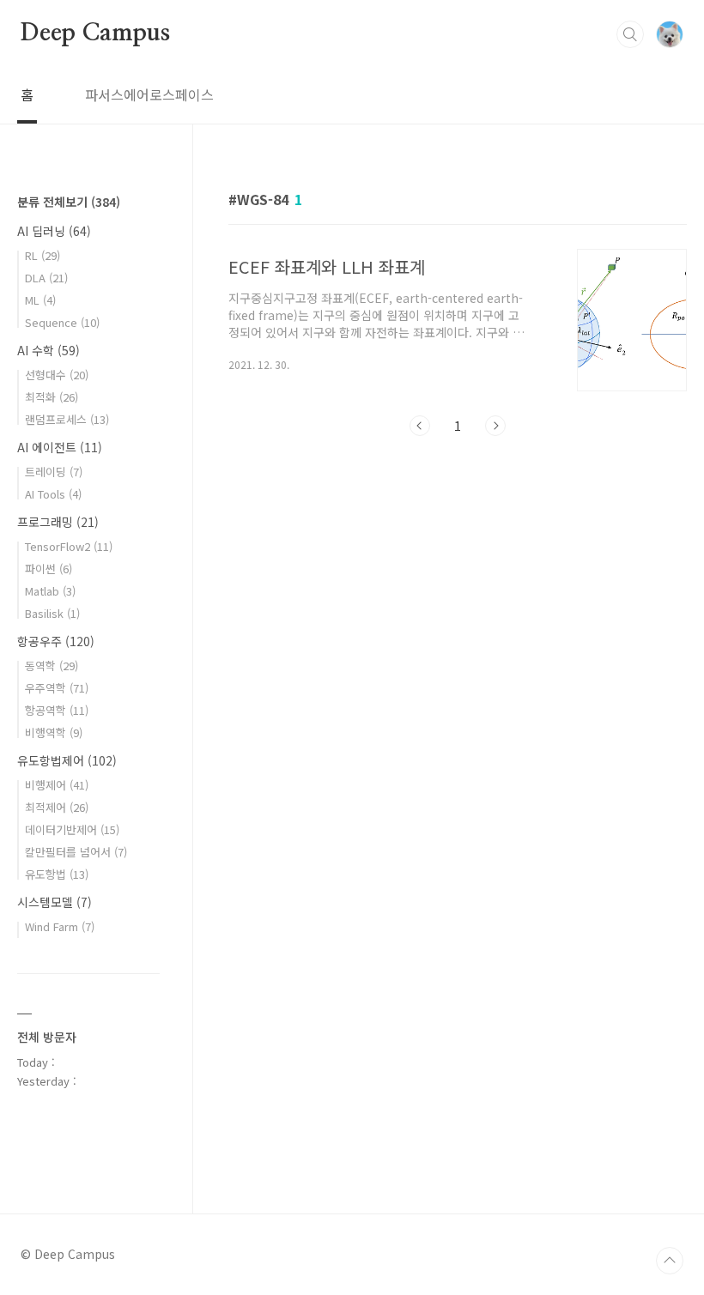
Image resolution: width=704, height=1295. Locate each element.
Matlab (50, 591)
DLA (46, 277)
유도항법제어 (67, 760)
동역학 (51, 665)
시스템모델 (54, 902)
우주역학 (56, 688)
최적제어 (56, 807)
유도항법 (56, 874)
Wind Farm (59, 926)
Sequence (62, 322)
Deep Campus (95, 33)
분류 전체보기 (68, 201)
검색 (630, 34)
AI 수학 (48, 350)
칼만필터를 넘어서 (76, 852)
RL (42, 255)
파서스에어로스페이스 (149, 94)
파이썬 (48, 568)
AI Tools (53, 494)
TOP (669, 1260)
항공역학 (56, 710)
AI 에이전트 (59, 447)
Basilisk (52, 613)
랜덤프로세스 (67, 419)
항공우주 (55, 641)
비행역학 (53, 732)
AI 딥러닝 (54, 230)
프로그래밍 (58, 521)
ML (40, 300)
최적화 (51, 397)
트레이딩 (53, 471)
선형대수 (56, 374)
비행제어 (56, 785)
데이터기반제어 (72, 829)
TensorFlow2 (68, 546)
